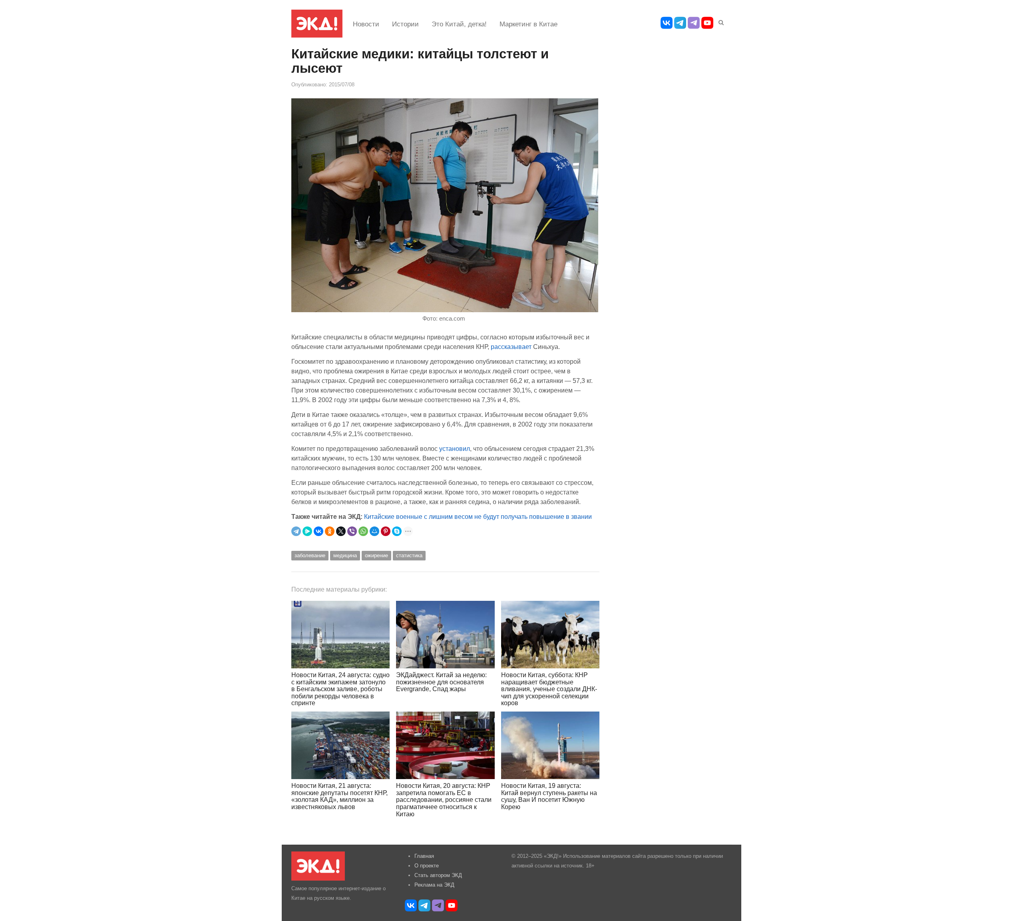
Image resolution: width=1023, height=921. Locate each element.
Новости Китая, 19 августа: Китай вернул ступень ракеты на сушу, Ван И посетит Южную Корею (549, 796)
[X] (341, 531)
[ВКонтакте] (318, 531)
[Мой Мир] (374, 531)
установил (454, 448)
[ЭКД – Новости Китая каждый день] (316, 24)
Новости (366, 24)
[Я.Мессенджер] (307, 531)
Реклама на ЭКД (434, 885)
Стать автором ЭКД (438, 875)
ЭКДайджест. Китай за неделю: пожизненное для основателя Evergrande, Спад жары (441, 682)
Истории (405, 24)
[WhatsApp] (363, 531)
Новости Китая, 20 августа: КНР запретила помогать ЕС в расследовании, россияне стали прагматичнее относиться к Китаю (444, 799)
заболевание (310, 555)
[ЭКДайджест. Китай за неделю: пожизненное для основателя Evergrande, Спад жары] (445, 634)
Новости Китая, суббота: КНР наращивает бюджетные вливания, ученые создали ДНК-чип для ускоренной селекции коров (549, 689)
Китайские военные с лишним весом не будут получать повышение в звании (478, 516)
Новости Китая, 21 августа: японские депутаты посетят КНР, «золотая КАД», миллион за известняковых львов (339, 796)
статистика (409, 555)
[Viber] (352, 531)
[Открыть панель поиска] (720, 21)
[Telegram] (296, 531)
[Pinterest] (385, 531)
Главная (424, 856)
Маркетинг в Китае (528, 24)
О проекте (426, 866)
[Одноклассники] (329, 531)
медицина (345, 555)
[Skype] (397, 531)
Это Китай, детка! (459, 24)
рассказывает (511, 346)
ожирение (376, 555)
